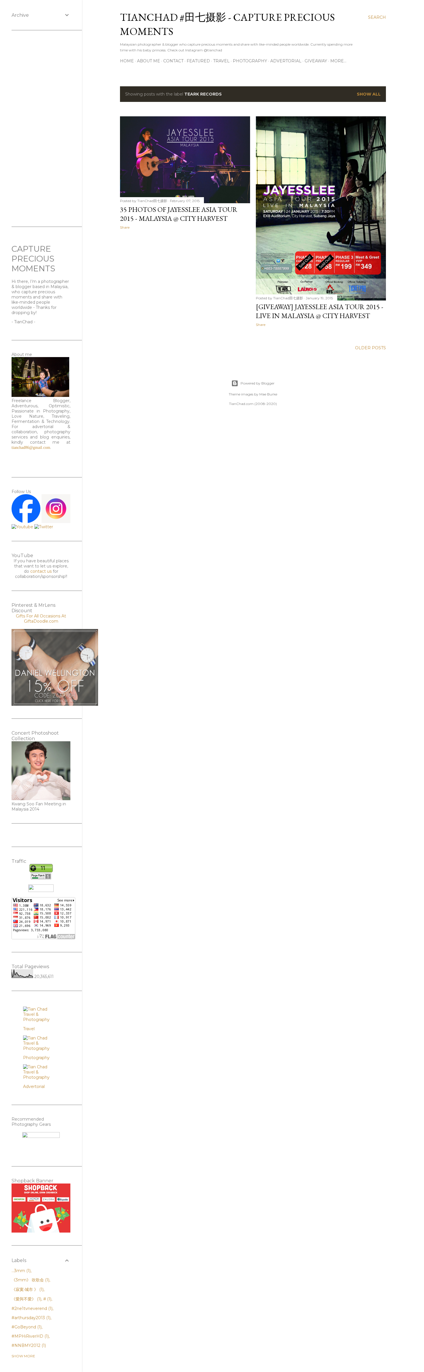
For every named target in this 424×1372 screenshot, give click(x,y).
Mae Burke (268, 394)
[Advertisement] (185, 284)
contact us (41, 571)
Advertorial (285, 61)
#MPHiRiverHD (30, 1336)
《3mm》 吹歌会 (30, 1280)
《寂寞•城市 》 (27, 1289)
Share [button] (125, 227)
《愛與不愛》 (26, 1299)
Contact (173, 61)
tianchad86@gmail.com (31, 447)
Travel (221, 61)
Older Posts (370, 347)
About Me (148, 61)
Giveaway (316, 61)
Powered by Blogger (258, 383)
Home (127, 61)
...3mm (20, 1270)
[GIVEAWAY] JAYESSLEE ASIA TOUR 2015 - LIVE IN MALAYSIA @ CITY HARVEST (319, 311)
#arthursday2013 (30, 1317)
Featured (198, 61)
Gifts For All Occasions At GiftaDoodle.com (41, 618)
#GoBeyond (26, 1327)
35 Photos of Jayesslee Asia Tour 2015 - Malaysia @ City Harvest (178, 214)
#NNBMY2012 (28, 1345)
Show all (369, 94)
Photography (250, 61)
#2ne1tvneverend (31, 1308)
